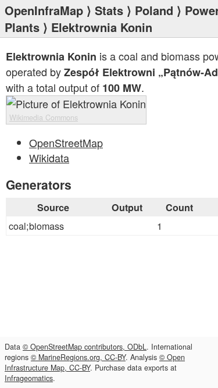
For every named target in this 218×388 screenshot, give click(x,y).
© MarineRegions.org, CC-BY (78, 357)
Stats (109, 10)
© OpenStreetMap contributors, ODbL (84, 346)
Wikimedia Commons (43, 117)
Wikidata (49, 157)
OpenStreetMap (66, 142)
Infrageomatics (29, 378)
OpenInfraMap (44, 10)
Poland (154, 10)
